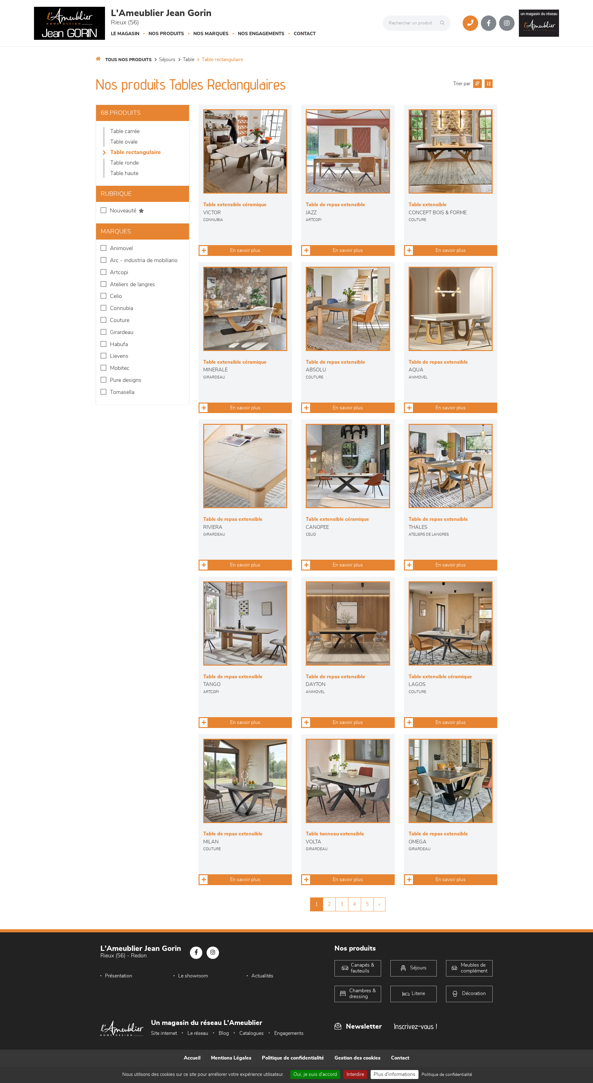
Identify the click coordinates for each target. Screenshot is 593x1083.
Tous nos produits (128, 60)
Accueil (192, 1058)
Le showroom (193, 975)
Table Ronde (124, 163)
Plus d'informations (394, 1074)
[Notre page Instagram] (507, 23)
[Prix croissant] (477, 83)
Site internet (164, 1033)
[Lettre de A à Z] (488, 83)
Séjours (167, 59)
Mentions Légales (231, 1058)
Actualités (262, 975)
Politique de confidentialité (293, 1058)
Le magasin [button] (125, 33)
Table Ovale (123, 142)
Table (188, 59)
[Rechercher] (444, 23)
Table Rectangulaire (222, 59)
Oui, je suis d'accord (315, 1074)
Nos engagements (261, 33)
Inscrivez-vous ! (415, 1026)
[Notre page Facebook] (488, 23)
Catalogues (251, 1033)
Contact (305, 33)
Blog (224, 1033)
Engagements (289, 1033)
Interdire (355, 1074)
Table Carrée (125, 131)
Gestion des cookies (357, 1058)
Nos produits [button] (166, 33)
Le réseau (197, 1033)
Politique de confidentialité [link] (447, 1075)
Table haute (124, 173)
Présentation (118, 975)
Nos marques (211, 33)
